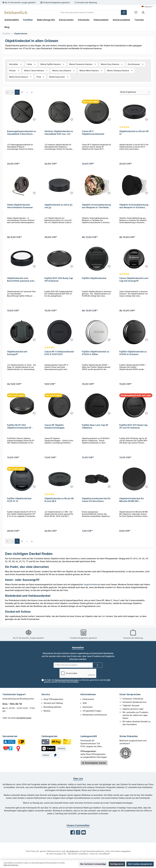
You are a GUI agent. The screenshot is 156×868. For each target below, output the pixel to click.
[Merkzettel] (136, 12)
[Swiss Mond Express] (7, 748)
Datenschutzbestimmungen (66, 680)
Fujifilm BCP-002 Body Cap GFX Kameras (58, 279)
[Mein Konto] (143, 12)
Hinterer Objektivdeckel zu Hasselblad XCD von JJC (58, 132)
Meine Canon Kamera (34, 70)
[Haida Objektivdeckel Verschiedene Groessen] (22, 185)
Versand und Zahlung (53, 703)
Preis (39, 77)
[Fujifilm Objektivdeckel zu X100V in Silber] (97, 332)
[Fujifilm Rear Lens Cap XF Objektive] (97, 405)
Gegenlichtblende (91, 584)
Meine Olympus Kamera (118, 70)
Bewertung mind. (57, 77)
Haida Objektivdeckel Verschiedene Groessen (20, 206)
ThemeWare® (104, 854)
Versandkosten (72, 851)
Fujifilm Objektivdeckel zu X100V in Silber (95, 353)
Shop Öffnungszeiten (53, 699)
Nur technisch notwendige (93, 864)
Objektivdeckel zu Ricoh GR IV (133, 132)
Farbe (30, 64)
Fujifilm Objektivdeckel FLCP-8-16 (19, 499)
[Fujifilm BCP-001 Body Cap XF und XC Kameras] (134, 405)
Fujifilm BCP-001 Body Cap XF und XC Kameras (133, 426)
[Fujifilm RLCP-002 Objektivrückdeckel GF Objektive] (22, 405)
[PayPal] (55, 755)
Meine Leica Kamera (62, 70)
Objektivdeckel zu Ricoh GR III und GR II (59, 499)
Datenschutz (88, 699)
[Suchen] (124, 12)
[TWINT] (48, 748)
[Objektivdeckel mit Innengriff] (22, 332)
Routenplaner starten (95, 763)
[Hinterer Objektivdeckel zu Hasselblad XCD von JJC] (59, 112)
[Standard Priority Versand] (9, 742)
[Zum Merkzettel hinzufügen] (34, 119)
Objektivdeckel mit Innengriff (17, 353)
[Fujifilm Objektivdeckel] (97, 259)
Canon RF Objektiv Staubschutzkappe (54, 426)
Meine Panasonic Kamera (81, 64)
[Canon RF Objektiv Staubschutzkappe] (59, 405)
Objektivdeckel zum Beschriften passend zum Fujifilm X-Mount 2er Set (20, 279)
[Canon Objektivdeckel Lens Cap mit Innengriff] (134, 259)
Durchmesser (134, 64)
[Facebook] (72, 832)
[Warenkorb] (149, 11)
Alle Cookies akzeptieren (140, 864)
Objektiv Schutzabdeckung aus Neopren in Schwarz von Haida (133, 206)
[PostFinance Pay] (56, 742)
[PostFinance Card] (67, 742)
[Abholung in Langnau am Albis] (18, 748)
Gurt (104, 616)
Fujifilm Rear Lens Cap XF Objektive (95, 426)
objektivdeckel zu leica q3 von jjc (58, 206)
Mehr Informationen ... (11, 865)
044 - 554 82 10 (12, 703)
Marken (47, 711)
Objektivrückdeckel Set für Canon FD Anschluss (96, 499)
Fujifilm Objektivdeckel (94, 278)
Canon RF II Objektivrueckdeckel (93, 132)
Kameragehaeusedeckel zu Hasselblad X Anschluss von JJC (21, 132)
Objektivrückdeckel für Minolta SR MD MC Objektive (131, 500)
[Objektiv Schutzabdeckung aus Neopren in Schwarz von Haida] (134, 185)
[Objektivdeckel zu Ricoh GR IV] (134, 112)
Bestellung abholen (52, 707)
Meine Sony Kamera (110, 64)
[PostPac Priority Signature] (21, 742)
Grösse (12, 70)
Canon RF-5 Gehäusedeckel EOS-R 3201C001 (59, 353)
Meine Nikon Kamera (89, 70)
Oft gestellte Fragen (92, 711)
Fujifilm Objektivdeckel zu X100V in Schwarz (133, 353)
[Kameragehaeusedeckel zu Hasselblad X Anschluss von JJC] (22, 112)
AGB (108, 680)
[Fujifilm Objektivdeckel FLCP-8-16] (22, 479)
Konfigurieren (117, 864)
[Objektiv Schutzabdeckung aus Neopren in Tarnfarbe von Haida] (97, 185)
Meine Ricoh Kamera (18, 77)
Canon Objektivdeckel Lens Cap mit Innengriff (133, 279)
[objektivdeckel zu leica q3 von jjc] (59, 185)
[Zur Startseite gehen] (15, 12)
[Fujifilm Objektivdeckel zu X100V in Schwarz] (134, 332)
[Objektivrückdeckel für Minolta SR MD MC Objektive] (134, 479)
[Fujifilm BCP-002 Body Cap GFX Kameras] (59, 259)
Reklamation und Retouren (95, 714)
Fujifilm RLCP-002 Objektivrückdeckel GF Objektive (19, 426)
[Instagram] (78, 832)
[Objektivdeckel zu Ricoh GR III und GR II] (59, 479)
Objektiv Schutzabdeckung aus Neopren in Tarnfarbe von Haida (96, 206)
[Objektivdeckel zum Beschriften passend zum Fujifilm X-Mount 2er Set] (22, 259)
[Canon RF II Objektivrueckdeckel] (97, 112)
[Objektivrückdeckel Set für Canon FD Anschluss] (97, 479)
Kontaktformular (23, 718)
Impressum (88, 707)
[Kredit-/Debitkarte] (45, 742)
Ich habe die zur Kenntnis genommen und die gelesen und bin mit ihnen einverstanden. (77, 681)
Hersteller (14, 64)
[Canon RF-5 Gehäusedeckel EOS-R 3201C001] (59, 332)
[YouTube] (83, 832)
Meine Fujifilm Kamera (50, 64)
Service (45, 694)
